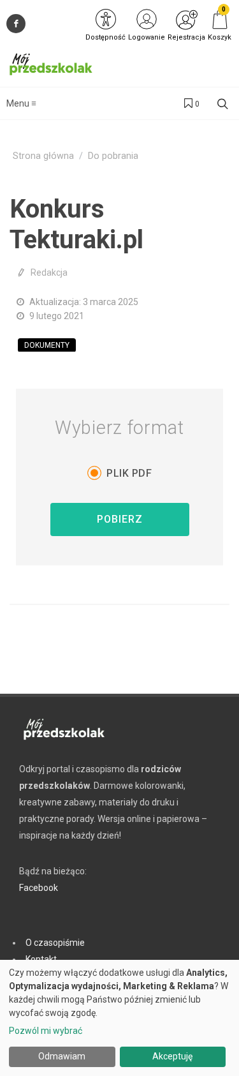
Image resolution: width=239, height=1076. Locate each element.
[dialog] (119, 1018)
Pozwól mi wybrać (45, 1031)
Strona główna (43, 156)
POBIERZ (120, 519)
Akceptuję (172, 1056)
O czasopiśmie (55, 943)
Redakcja (49, 272)
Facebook (38, 888)
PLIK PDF (129, 473)
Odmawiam (61, 1056)
